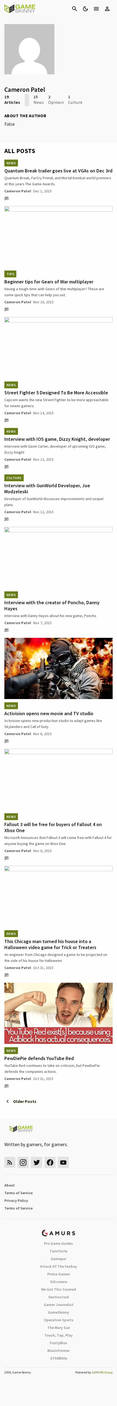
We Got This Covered (58, 1289)
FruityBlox (58, 1342)
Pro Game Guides (58, 1243)
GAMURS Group (102, 1372)
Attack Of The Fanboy (58, 1266)
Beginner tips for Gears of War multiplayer (48, 281)
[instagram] (23, 1162)
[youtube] (63, 1162)
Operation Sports (58, 1319)
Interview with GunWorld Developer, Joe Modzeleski (47, 488)
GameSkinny (58, 1312)
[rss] (9, 1162)
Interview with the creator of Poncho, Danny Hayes (52, 605)
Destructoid (58, 1297)
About (9, 1185)
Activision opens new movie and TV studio (48, 713)
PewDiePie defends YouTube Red (39, 1058)
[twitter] (36, 1162)
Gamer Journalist (58, 1304)
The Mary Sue (58, 1327)
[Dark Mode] (85, 8)
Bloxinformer (58, 1350)
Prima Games (58, 1274)
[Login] (107, 8)
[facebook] (50, 1162)
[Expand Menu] (96, 8)
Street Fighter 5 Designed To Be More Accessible (56, 392)
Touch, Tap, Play (58, 1335)
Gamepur (58, 1258)
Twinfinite (58, 1251)
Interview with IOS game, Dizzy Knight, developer (57, 439)
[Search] (74, 8)
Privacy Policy (16, 1200)
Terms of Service (18, 1192)
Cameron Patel (17, 191)
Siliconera (58, 1281)
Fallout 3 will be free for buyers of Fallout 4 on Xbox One (53, 827)
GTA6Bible (58, 1358)
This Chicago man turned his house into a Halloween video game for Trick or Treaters (50, 944)
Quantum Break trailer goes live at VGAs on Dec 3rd (58, 171)
